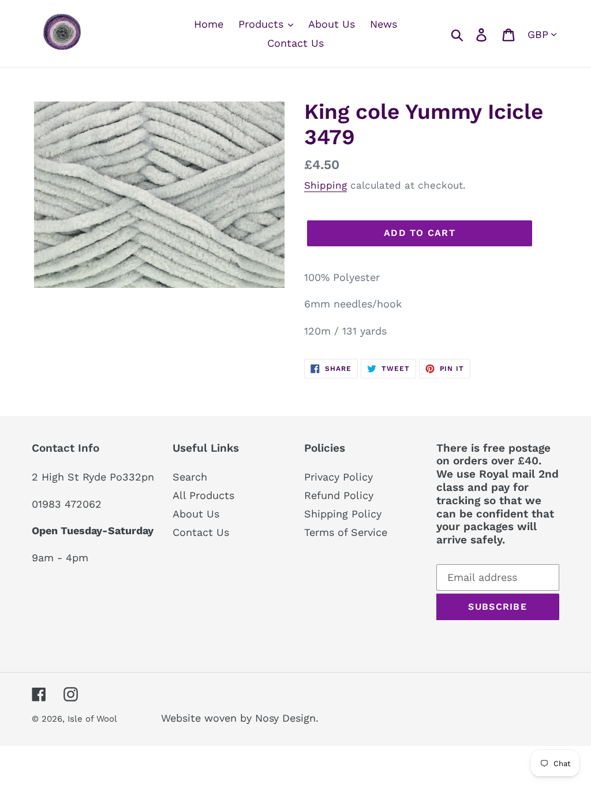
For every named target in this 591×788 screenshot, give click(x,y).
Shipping (325, 185)
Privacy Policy (338, 477)
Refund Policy (338, 495)
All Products (203, 495)
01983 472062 (67, 504)
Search (190, 477)
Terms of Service (345, 532)
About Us (196, 514)
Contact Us (201, 532)
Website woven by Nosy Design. (240, 718)
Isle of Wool (93, 719)
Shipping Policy (342, 514)
